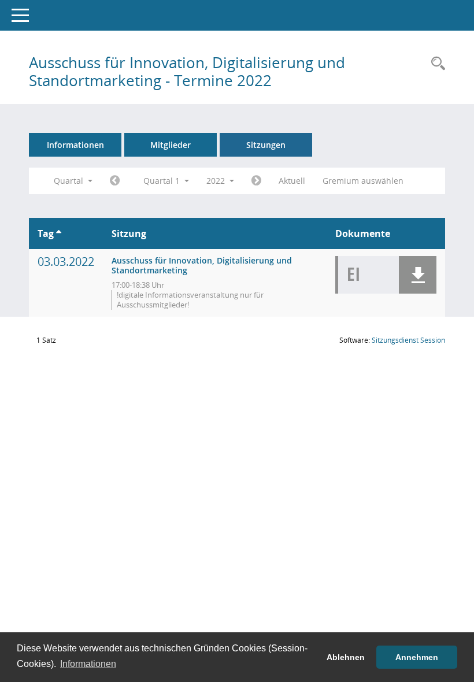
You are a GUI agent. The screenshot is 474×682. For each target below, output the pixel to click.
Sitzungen (266, 144)
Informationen (75, 144)
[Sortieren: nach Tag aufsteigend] (58, 233)
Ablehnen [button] (346, 657)
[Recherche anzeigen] (435, 63)
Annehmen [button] (416, 657)
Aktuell (292, 180)
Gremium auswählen (363, 180)
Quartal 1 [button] (162, 180)
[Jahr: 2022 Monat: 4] (256, 180)
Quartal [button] (70, 180)
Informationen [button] (88, 664)
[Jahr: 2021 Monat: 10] (114, 180)
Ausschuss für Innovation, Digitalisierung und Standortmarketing (202, 265)
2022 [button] (216, 180)
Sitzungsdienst (408, 340)
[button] (417, 275)
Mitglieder (170, 144)
